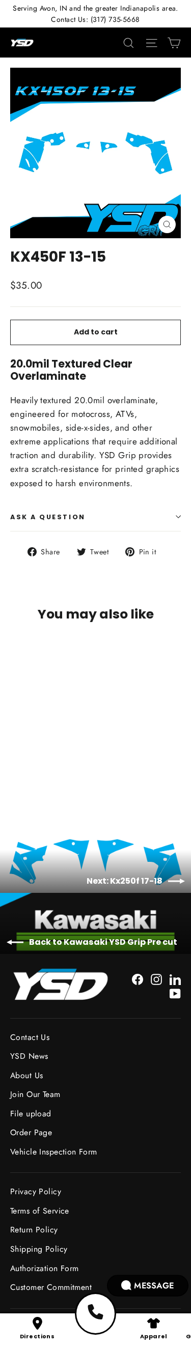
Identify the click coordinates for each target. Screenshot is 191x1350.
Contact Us (29, 1037)
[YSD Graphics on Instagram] (156, 979)
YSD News (29, 1056)
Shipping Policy (38, 1249)
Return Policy (34, 1229)
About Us (26, 1075)
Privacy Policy (35, 1191)
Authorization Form (44, 1268)
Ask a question (48, 517)
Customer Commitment (51, 1287)
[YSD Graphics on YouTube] (175, 993)
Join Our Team (35, 1094)
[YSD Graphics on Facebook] (137, 979)
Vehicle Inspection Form (53, 1152)
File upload (30, 1113)
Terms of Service (39, 1211)
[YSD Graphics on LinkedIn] (175, 979)
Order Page (31, 1132)
